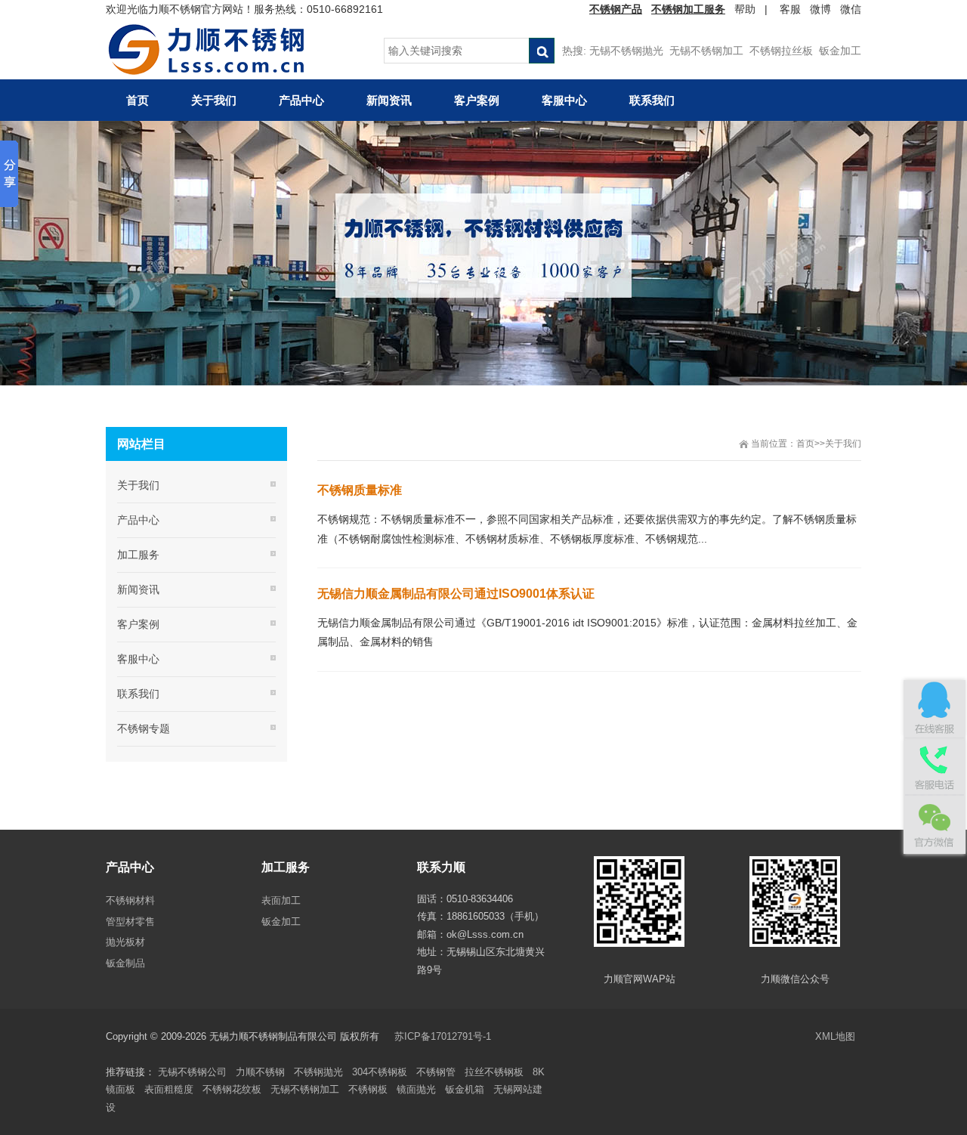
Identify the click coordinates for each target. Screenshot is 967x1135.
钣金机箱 (464, 1089)
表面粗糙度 (168, 1089)
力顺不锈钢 (260, 1072)
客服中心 (138, 659)
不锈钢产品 (615, 9)
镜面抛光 (416, 1089)
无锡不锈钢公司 (192, 1072)
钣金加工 (840, 51)
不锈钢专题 (143, 728)
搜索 (542, 50)
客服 (790, 9)
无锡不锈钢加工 (706, 51)
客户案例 (138, 624)
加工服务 (138, 555)
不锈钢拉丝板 (781, 51)
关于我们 (843, 443)
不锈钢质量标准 (359, 490)
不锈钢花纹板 (231, 1089)
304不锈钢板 (379, 1072)
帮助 (744, 9)
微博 (820, 9)
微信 (850, 9)
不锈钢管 (436, 1072)
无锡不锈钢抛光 (626, 51)
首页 (805, 443)
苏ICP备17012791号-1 (444, 1036)
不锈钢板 (368, 1089)
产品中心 (138, 520)
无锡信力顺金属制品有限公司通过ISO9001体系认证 (456, 593)
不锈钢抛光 (318, 1072)
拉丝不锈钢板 (494, 1072)
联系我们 (138, 694)
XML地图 (835, 1036)
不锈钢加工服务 (688, 9)
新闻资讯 (138, 589)
